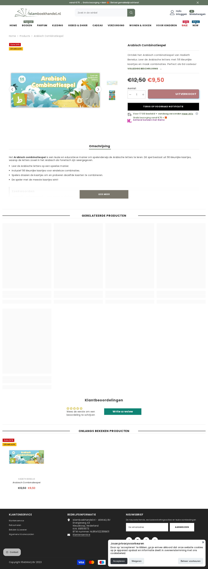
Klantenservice (81, 534)
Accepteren (119, 561)
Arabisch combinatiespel (27, 482)
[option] (55, 89)
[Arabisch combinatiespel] (26, 456)
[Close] (203, 542)
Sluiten (197, 2)
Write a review (123, 411)
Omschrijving (100, 146)
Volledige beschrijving (145, 68)
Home (12, 36)
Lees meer (104, 194)
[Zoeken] (105, 13)
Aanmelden (182, 527)
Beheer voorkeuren (191, 561)
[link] (26, 296)
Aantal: (132, 88)
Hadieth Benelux (26, 479)
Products (25, 36)
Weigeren (137, 561)
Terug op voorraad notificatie (163, 106)
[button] (12, 89)
